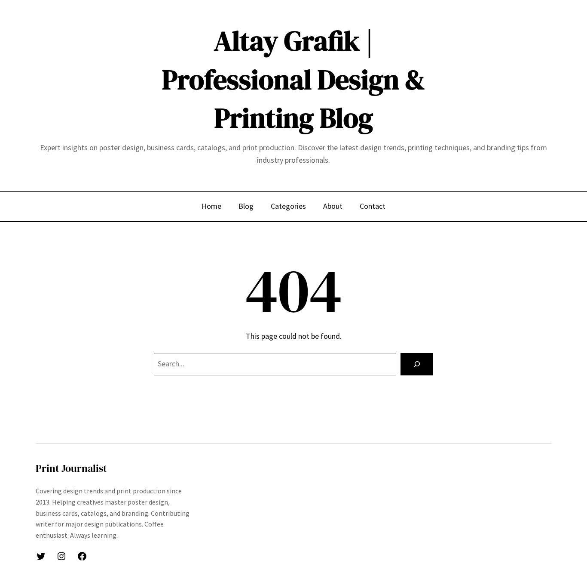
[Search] (417, 364)
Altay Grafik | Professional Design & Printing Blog (293, 79)
